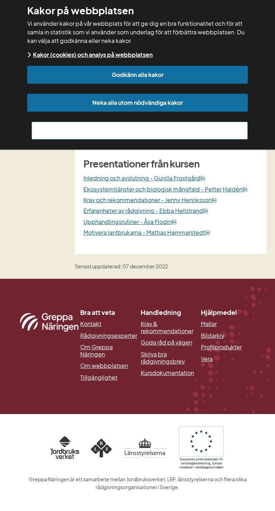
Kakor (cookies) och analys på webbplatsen (93, 54)
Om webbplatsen (104, 365)
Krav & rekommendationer (167, 327)
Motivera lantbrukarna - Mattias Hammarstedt (146, 232)
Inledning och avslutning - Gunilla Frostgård (144, 178)
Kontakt (90, 323)
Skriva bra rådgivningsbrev (163, 358)
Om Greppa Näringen (96, 350)
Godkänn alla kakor (138, 74)
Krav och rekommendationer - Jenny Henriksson (150, 200)
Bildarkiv (228, 335)
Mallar (209, 323)
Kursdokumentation (167, 372)
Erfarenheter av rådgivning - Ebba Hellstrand (145, 210)
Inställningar (140, 130)
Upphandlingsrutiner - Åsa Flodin (130, 221)
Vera (207, 358)
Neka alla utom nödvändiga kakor (137, 102)
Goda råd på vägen (166, 342)
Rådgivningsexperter (107, 335)
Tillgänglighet (98, 377)
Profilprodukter (221, 347)
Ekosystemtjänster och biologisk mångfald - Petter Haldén (165, 189)
